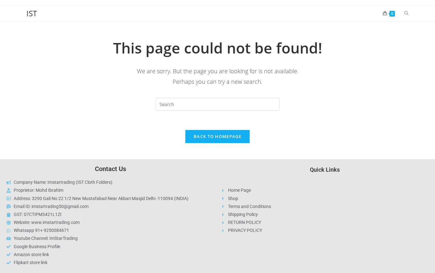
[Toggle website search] (406, 13)
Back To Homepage (217, 136)
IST (31, 13)
